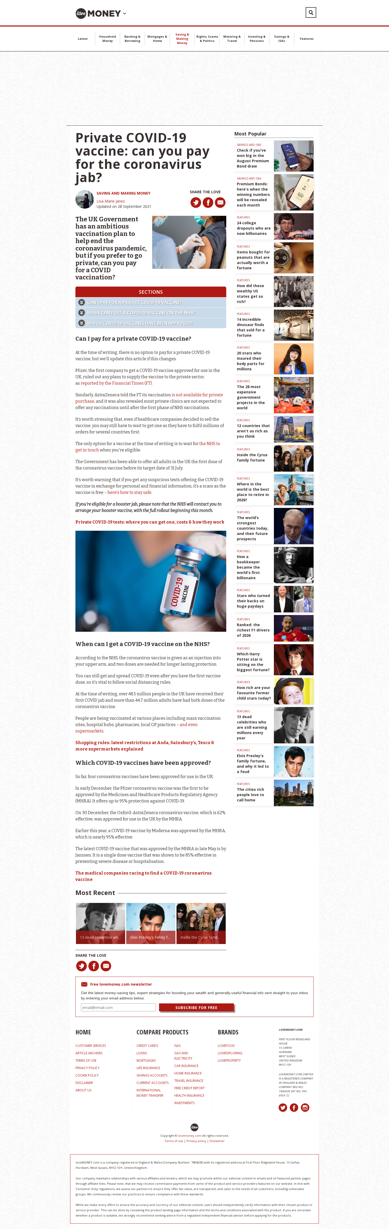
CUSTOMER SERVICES (90, 1045)
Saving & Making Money (182, 38)
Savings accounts (152, 1075)
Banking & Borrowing (132, 38)
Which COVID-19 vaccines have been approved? (140, 323)
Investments (184, 1103)
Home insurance (188, 1073)
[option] (100, 923)
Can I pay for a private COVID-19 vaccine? (134, 302)
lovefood (226, 1045)
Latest (83, 39)
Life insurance (148, 1068)
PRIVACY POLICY (87, 1068)
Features (307, 39)
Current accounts (153, 1083)
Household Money (107, 38)
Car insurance (186, 1066)
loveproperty (229, 1060)
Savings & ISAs (282, 38)
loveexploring (230, 1053)
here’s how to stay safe (129, 492)
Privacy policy (196, 1141)
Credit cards (147, 1045)
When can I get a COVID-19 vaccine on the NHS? (141, 312)
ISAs (177, 1045)
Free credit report (189, 1088)
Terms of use (173, 1141)
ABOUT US (83, 1090)
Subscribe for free (196, 1007)
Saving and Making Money (123, 193)
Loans (142, 1053)
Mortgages (146, 1060)
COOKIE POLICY (87, 1075)
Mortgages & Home (157, 38)
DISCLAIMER (84, 1083)
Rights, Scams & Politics (207, 38)
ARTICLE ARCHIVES (88, 1053)
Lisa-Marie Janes (111, 201)
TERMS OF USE (85, 1060)
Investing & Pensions (257, 38)
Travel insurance (188, 1080)
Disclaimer (217, 1141)
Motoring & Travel (232, 38)
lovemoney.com (189, 1136)
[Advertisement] (194, 88)
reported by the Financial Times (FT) (116, 383)
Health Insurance (189, 1095)
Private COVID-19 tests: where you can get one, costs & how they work (149, 522)
